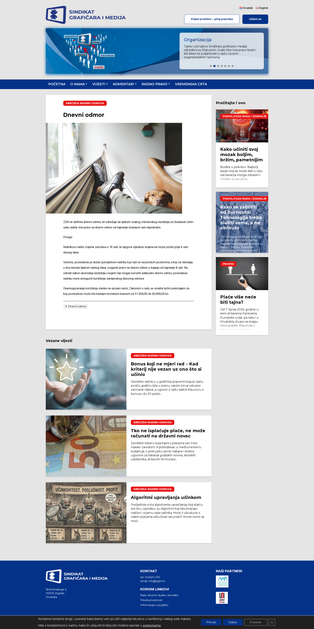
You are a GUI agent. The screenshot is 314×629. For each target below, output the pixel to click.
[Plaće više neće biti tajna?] (242, 273)
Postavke (256, 622)
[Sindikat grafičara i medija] (87, 15)
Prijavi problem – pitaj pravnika (212, 19)
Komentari (123, 84)
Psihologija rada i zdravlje (244, 116)
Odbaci (232, 622)
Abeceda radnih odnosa (85, 103)
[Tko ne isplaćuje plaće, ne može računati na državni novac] (86, 445)
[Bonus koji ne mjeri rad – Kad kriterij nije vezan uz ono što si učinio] (86, 379)
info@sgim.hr (156, 581)
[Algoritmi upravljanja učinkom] (86, 512)
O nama (77, 84)
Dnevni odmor (76, 306)
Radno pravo (154, 84)
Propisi (228, 264)
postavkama (152, 625)
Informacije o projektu (154, 605)
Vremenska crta (191, 84)
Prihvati (211, 622)
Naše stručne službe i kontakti (159, 595)
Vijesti (98, 84)
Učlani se (255, 19)
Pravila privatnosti (151, 600)
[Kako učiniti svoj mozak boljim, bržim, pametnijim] (242, 125)
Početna (56, 84)
